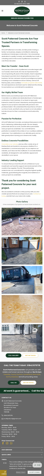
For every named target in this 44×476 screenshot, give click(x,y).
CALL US (14, 383)
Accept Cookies (34, 472)
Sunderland (27, 374)
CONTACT (5, 474)
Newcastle (36, 374)
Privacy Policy (21, 472)
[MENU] (7, 11)
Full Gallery (13, 355)
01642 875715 (8, 415)
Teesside (6, 374)
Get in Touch (28, 383)
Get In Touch (30, 355)
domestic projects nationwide (31, 83)
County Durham (17, 374)
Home (3, 33)
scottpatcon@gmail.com (12, 419)
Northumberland (12, 377)
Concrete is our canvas (10, 144)
